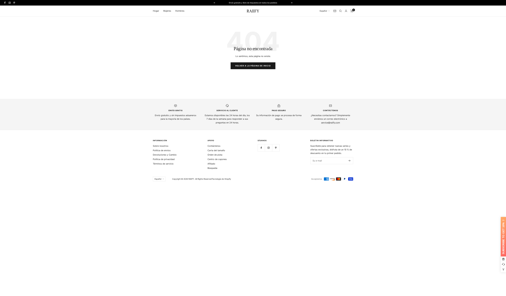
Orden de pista (215, 154)
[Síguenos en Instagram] (9, 2)
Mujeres (167, 10)
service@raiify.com (330, 122)
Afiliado (211, 163)
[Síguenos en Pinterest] (14, 2)
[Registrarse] (349, 161)
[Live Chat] (503, 264)
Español (323, 11)
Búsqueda (212, 168)
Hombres (179, 10)
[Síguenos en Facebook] (5, 2)
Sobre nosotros (160, 146)
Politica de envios (162, 150)
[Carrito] (351, 11)
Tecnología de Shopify (221, 179)
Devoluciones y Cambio (165, 154)
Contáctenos (214, 146)
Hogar (156, 10)
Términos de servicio (163, 163)
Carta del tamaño (216, 150)
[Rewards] (503, 259)
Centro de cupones (217, 159)
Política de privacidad (164, 159)
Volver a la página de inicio (253, 66)
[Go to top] (503, 269)
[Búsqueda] (340, 11)
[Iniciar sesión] (346, 11)
